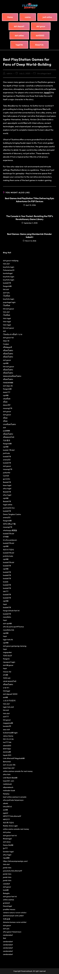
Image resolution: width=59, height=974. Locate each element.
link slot (6, 289)
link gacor (7, 720)
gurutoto (6, 479)
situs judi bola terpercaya (13, 800)
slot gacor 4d (8, 337)
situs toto (6, 774)
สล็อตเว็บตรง (8, 350)
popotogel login (9, 302)
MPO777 (6, 819)
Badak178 (7, 482)
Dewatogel (7, 906)
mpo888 (6, 858)
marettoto (7, 617)
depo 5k (6, 341)
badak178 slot (8, 533)
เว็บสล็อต (6, 296)
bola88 (6, 890)
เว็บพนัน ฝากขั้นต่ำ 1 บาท (12, 334)
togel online (7, 504)
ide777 (5, 591)
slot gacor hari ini (10, 835)
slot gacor (7, 360)
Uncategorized (44, 73)
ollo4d (5, 803)
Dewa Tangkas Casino (12, 514)
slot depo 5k (8, 386)
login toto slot (8, 707)
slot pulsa (7, 832)
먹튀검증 (6, 919)
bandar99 (7, 726)
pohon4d (6, 472)
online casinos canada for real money (18, 771)
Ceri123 (6, 476)
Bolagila (6, 893)
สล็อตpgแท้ (7, 347)
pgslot (5, 813)
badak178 (7, 283)
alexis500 (7, 745)
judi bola (6, 453)
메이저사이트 (8, 739)
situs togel (7, 488)
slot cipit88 (7, 623)
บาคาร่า (6, 688)
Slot (4, 938)
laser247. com (8, 781)
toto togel (7, 318)
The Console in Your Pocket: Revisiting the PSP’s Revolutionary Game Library (29, 218)
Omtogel (6, 691)
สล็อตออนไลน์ (8, 437)
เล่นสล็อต (6, 399)
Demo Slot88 (8, 845)
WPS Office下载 (9, 524)
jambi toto (7, 867)
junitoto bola (8, 556)
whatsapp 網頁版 (10, 530)
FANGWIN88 (8, 382)
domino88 (7, 752)
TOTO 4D (6, 678)
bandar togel (8, 851)
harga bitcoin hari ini (11, 610)
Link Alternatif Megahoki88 (14, 758)
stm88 (5, 675)
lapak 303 (7, 755)
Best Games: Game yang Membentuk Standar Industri (29, 235)
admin (9, 73)
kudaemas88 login (10, 732)
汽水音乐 (6, 440)
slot (4, 331)
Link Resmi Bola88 (10, 778)
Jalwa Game (8, 736)
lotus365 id (7, 806)
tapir (5, 604)
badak (5, 582)
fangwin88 (7, 286)
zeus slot (6, 729)
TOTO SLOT (7, 655)
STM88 (6, 537)
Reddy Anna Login (10, 826)
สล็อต (5, 402)
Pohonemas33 (8, 270)
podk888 (6, 431)
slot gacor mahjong (10, 260)
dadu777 (6, 392)
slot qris (6, 928)
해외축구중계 (8, 822)
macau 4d (7, 672)
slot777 (6, 716)
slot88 (5, 697)
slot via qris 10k (9, 765)
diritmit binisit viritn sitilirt (13, 916)
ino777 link (7, 742)
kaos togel (7, 485)
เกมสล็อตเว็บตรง (9, 424)
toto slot (6, 264)
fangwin (6, 659)
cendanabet (8, 935)
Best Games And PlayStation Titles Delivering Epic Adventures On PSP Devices (29, 200)
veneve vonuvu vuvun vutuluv (14, 912)
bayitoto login (8, 267)
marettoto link (8, 630)
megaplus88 (8, 723)
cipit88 (5, 363)
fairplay (6, 794)
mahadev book (9, 790)
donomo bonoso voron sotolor (14, 922)
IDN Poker (7, 749)
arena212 (6, 460)
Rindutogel (7, 839)
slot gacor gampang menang (14, 646)
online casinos (8, 899)
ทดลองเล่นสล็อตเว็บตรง (12, 376)
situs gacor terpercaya (12, 932)
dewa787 (6, 405)
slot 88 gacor (8, 665)
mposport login (9, 662)
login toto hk (8, 639)
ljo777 (5, 848)
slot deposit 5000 (10, 694)
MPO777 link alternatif (12, 816)
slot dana (7, 842)
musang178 (7, 408)
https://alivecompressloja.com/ (15, 861)
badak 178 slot (9, 450)
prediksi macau (9, 909)
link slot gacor (8, 309)
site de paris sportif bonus (13, 626)
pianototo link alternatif (12, 871)
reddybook (7, 784)
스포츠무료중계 (9, 700)
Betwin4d (7, 761)
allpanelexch (8, 787)
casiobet (6, 884)
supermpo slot (8, 768)
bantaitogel (7, 273)
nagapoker (7, 652)
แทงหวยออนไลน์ (9, 681)
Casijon (6, 344)
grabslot (6, 903)
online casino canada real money (16, 829)
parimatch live (9, 508)
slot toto (6, 293)
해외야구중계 (8, 549)
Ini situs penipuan (10, 540)
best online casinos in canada (14, 797)
